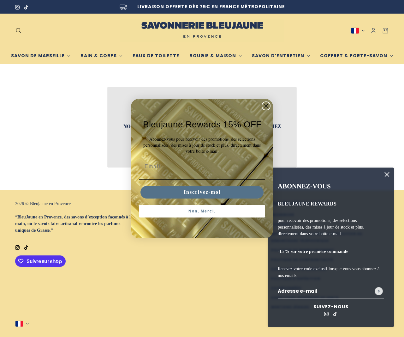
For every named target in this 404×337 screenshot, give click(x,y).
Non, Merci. (202, 211)
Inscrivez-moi (202, 192)
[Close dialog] (266, 106)
